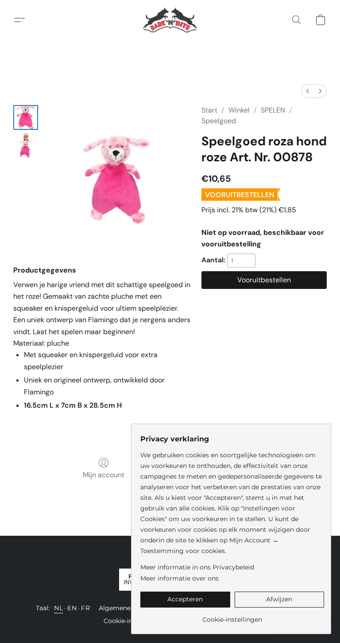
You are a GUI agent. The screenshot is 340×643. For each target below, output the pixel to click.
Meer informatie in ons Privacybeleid (197, 567)
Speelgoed (218, 120)
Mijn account (103, 474)
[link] (232, 616)
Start (209, 110)
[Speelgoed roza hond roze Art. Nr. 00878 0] (25, 117)
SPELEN (273, 110)
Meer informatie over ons (179, 578)
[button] (170, 19)
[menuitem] (307, 91)
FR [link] (85, 608)
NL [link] (58, 608)
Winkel (239, 110)
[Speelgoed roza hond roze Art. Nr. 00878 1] (25, 145)
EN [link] (72, 608)
